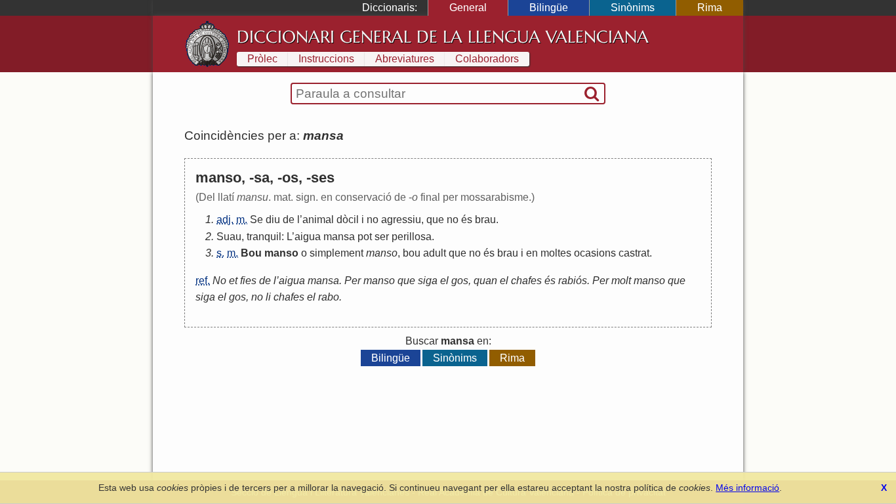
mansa (339, 236)
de (289, 219)
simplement (336, 253)
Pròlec (262, 58)
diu (273, 219)
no (372, 219)
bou (411, 253)
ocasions (595, 253)
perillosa (412, 236)
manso (281, 253)
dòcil (347, 219)
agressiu (401, 219)
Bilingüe (548, 7)
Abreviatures (404, 58)
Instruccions (326, 58)
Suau (228, 236)
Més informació (747, 487)
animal (318, 219)
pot (364, 236)
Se (256, 219)
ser (382, 236)
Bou (251, 253)
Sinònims (633, 7)
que (435, 219)
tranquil (264, 236)
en (532, 253)
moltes (555, 253)
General (468, 7)
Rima (709, 7)
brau (485, 219)
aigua (308, 236)
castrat (634, 253)
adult (434, 253)
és (466, 219)
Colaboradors (487, 58)
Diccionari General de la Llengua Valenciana (443, 36)
